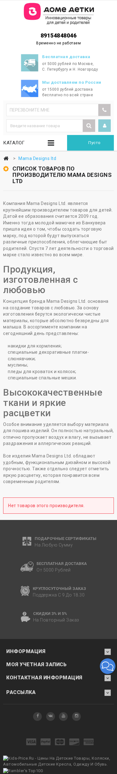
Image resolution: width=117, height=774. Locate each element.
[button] (107, 666)
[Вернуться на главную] (6, 158)
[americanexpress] (89, 742)
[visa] (31, 742)
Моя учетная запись (36, 664)
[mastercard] (60, 742)
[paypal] (46, 742)
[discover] (74, 742)
